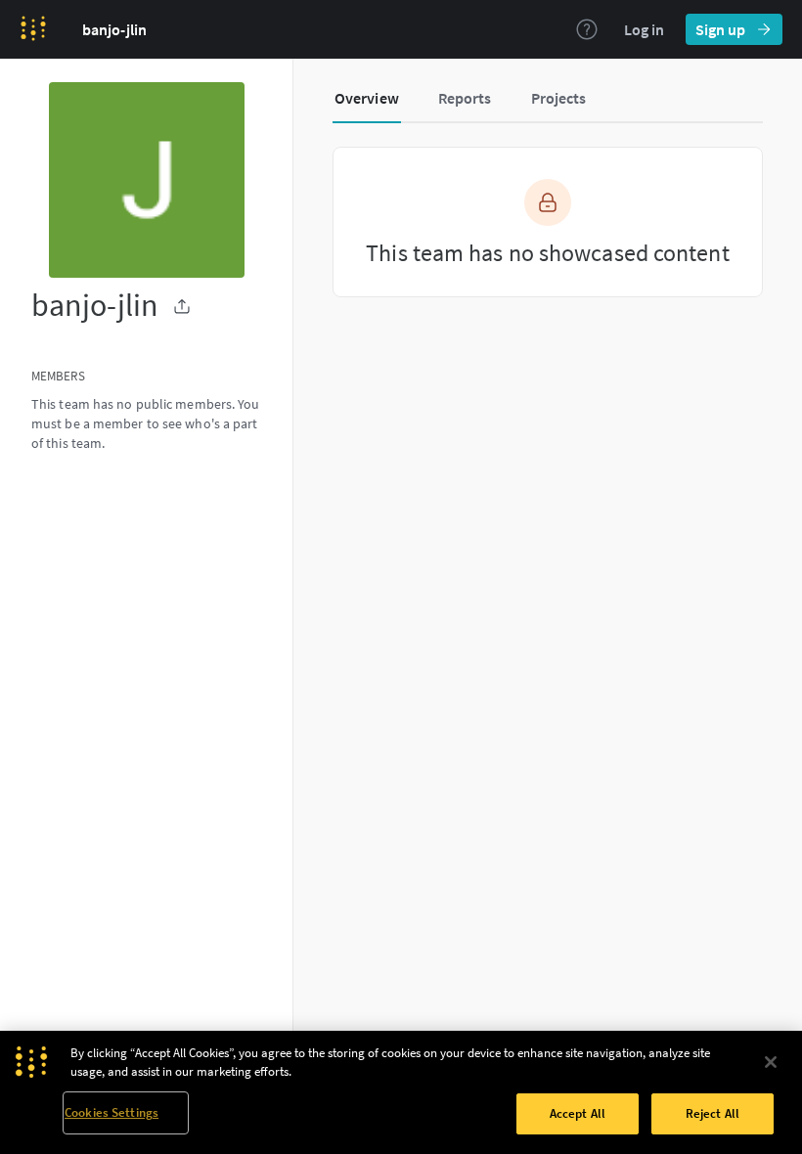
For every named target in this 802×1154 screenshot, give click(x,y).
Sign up (720, 29)
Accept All (577, 1113)
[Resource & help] (586, 29)
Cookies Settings (111, 1112)
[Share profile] (182, 306)
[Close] (770, 1062)
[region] (401, 1092)
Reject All (712, 1113)
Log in (644, 29)
